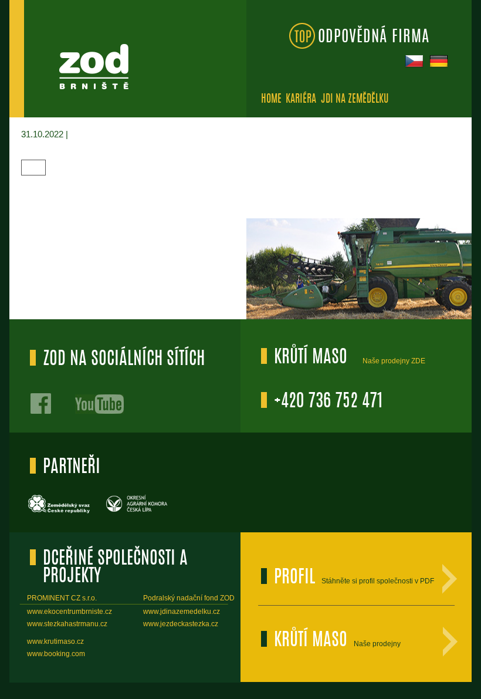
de (437, 59)
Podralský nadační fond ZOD (189, 598)
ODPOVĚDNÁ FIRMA (373, 37)
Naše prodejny (377, 644)
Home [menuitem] (271, 99)
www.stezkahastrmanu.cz (67, 624)
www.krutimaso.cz (55, 641)
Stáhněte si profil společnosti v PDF (377, 581)
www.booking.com (56, 654)
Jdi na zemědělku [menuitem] (354, 99)
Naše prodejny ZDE (394, 361)
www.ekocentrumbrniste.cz (69, 611)
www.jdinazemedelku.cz (181, 611)
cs (413, 59)
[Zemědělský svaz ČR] (59, 512)
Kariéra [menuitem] (301, 99)
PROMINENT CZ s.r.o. (62, 598)
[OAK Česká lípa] (137, 512)
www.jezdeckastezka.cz (180, 624)
